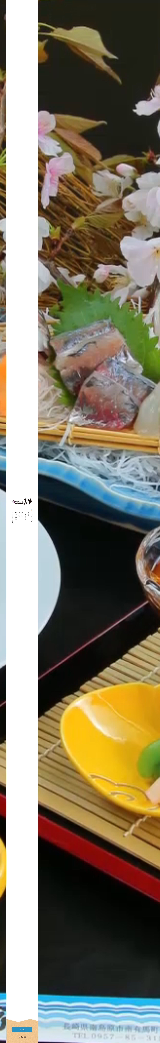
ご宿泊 (19, 514)
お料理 (28, 514)
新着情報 (23, 1037)
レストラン (25, 516)
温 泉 (22, 514)
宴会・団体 (16, 516)
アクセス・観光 (13, 518)
